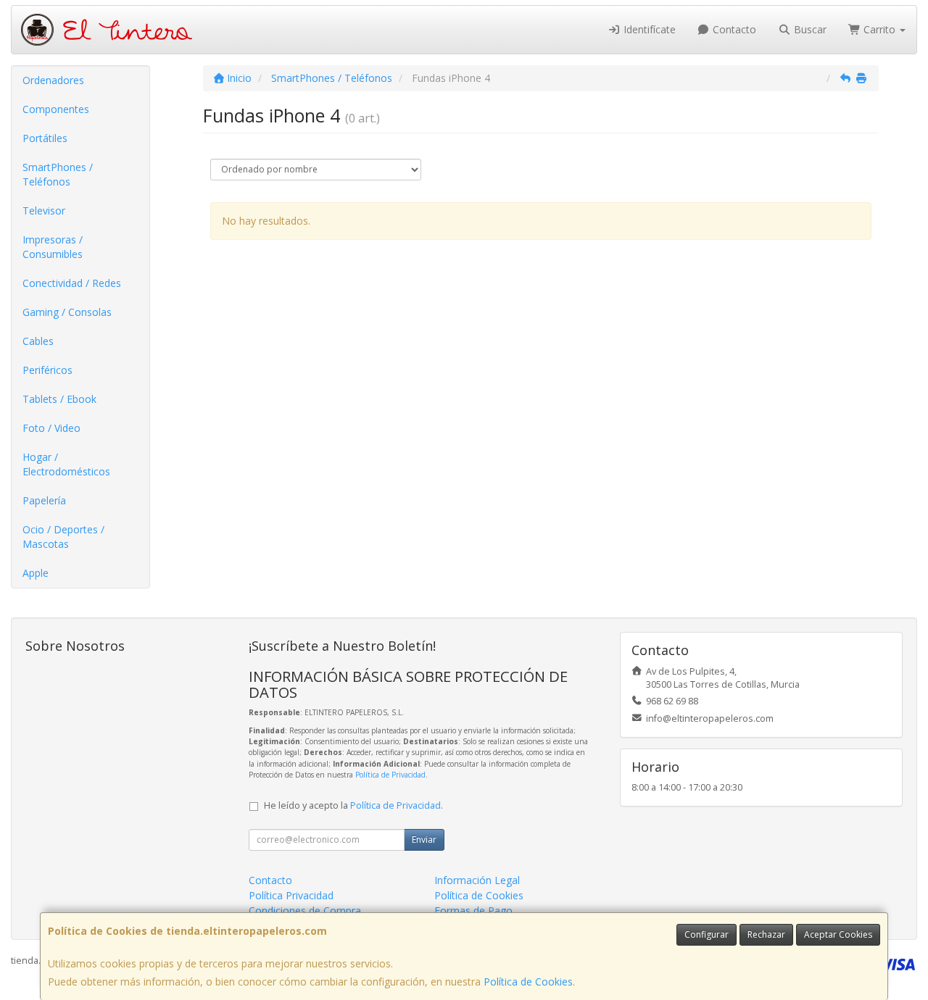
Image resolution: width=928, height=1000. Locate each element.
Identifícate (648, 29)
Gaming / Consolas (67, 312)
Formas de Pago (473, 910)
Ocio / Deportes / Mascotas (63, 536)
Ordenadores (53, 80)
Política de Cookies (528, 981)
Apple (35, 573)
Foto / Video (51, 428)
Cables (38, 341)
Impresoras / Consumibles (52, 247)
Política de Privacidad (390, 775)
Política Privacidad (291, 895)
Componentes (55, 109)
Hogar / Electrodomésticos (66, 464)
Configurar (706, 934)
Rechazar (766, 934)
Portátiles (44, 138)
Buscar (808, 29)
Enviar (424, 839)
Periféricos (47, 370)
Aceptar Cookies (838, 934)
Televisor (43, 210)
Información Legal (477, 880)
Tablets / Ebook (59, 399)
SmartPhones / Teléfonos (57, 174)
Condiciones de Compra (305, 910)
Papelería (44, 500)
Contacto (733, 29)
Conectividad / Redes (71, 283)
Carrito (879, 29)
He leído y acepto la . (353, 805)
